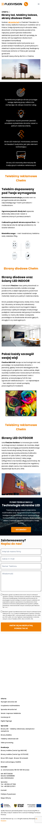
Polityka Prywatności (8, 794)
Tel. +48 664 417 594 (8, 784)
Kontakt (4, 790)
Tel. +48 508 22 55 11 (8, 786)
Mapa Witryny (6, 798)
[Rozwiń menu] (38, 4)
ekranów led (13, 22)
